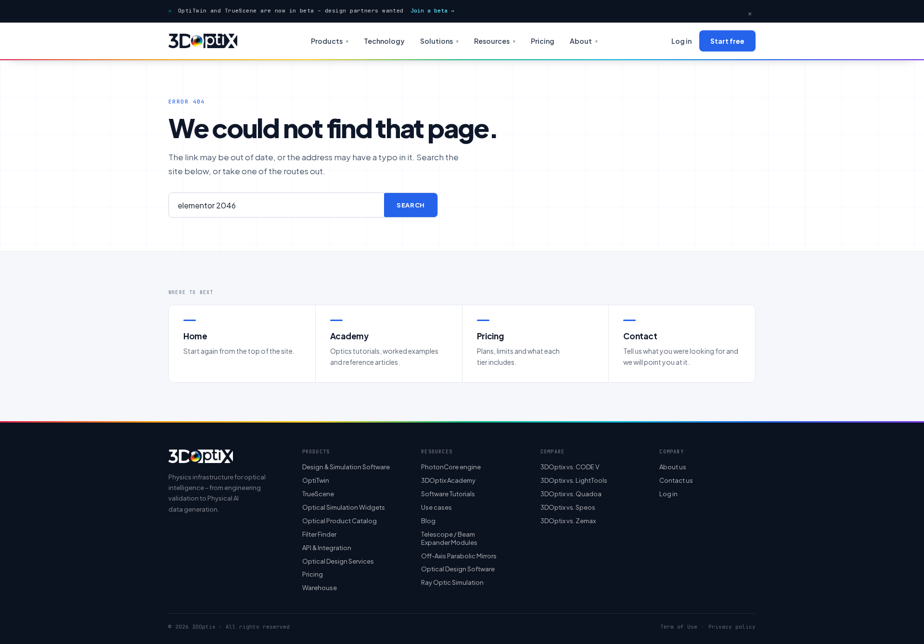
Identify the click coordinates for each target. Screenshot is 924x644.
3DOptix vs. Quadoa (571, 494)
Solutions (439, 41)
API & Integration (326, 548)
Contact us (676, 480)
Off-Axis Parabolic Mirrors (459, 556)
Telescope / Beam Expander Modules (449, 538)
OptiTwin (315, 480)
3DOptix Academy (448, 480)
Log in (681, 41)
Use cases (436, 507)
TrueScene (318, 494)
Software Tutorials (448, 494)
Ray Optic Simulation (452, 582)
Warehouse (319, 588)
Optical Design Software (458, 569)
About (584, 41)
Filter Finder (319, 534)
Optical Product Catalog (339, 521)
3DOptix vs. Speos (567, 507)
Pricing (542, 41)
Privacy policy (732, 627)
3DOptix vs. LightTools (573, 480)
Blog (428, 521)
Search (411, 205)
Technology (384, 41)
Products (329, 41)
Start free (727, 41)
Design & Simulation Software (346, 467)
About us (672, 467)
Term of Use (678, 627)
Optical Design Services (338, 561)
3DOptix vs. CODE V (569, 467)
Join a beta (432, 10)
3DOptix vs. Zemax (568, 521)
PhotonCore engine (451, 467)
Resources (494, 41)
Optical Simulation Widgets (343, 507)
